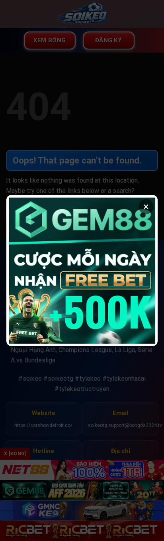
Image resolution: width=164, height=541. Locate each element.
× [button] (146, 206)
